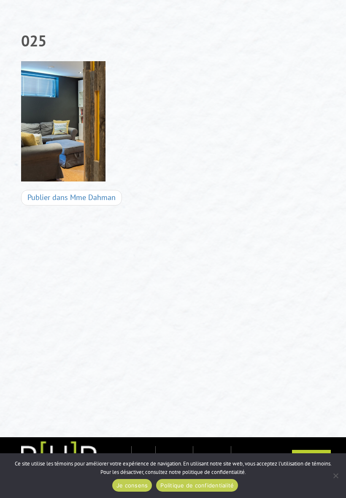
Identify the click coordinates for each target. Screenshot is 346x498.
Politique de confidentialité (197, 485)
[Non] (335, 475)
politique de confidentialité (213, 472)
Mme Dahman (71, 197)
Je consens (132, 485)
